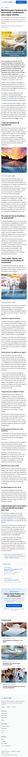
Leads (2, 730)
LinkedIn (3, 707)
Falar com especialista (6, 745)
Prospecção (4, 728)
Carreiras (3, 741)
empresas (7, 7)
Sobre (2, 739)
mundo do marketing (13, 98)
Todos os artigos (5, 726)
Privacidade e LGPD (5, 754)
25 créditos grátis (21, 2)
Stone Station (4, 713)
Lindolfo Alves (4, 27)
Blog (2, 7)
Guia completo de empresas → (12, 580)
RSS (2, 732)
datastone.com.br (5, 752)
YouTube (13, 707)
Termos (11, 754)
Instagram (8, 707)
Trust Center (4, 743)
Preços (2, 720)
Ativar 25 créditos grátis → (14, 605)
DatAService (4, 717)
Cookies (15, 754)
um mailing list (9, 518)
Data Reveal (4, 715)
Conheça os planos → (14, 557)
